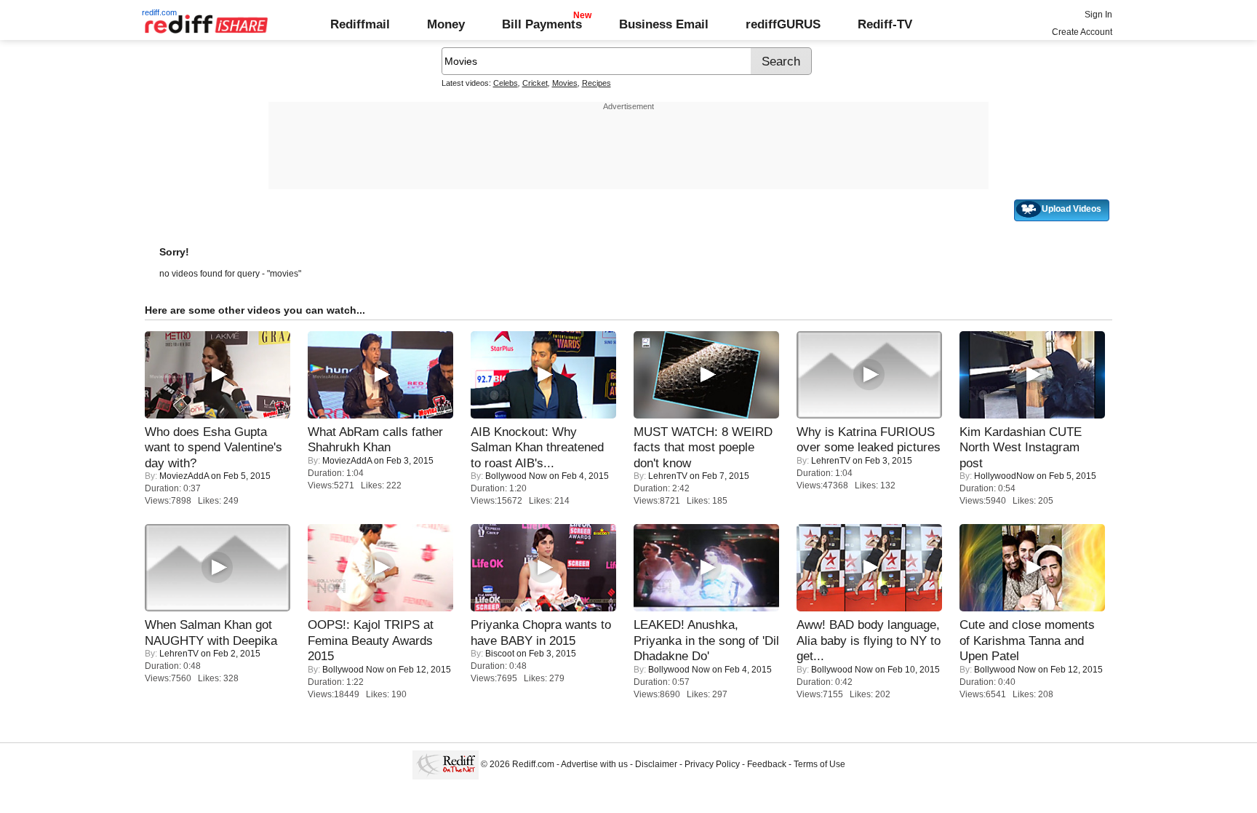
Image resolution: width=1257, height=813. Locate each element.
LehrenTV (667, 476)
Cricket (535, 83)
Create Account (1082, 32)
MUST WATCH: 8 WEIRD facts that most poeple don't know (703, 447)
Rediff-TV (885, 24)
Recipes (596, 83)
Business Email (664, 24)
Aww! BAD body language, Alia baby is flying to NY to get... (869, 640)
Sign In (1098, 14)
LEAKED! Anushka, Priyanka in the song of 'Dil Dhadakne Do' (706, 640)
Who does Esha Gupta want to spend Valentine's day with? (213, 447)
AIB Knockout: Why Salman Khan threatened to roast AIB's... (537, 447)
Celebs (505, 83)
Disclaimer (656, 764)
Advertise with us (594, 764)
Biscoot (499, 654)
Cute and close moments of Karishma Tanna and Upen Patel (1027, 640)
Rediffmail (360, 24)
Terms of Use (819, 764)
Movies (565, 83)
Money (446, 24)
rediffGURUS (783, 24)
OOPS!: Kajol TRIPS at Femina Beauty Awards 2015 (371, 640)
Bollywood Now (516, 476)
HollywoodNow (1004, 476)
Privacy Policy (712, 764)
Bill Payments (542, 24)
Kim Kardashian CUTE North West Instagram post (1020, 447)
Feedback (766, 764)
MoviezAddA (184, 476)
